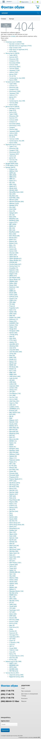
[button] (3, 1)
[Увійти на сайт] (37, 2)
